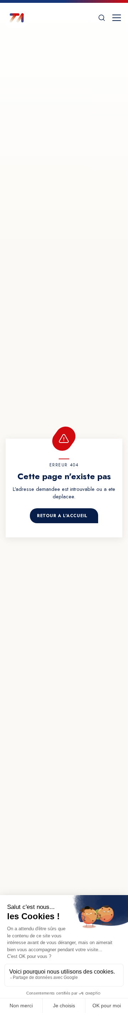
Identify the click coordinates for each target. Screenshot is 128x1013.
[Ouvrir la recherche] (101, 17)
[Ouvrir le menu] (116, 17)
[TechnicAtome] (16, 17)
